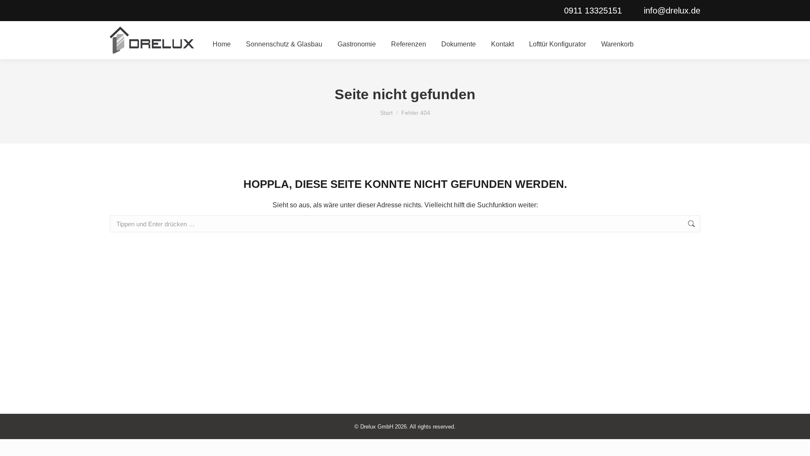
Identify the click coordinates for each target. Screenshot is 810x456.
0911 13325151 (593, 10)
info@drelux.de (672, 10)
